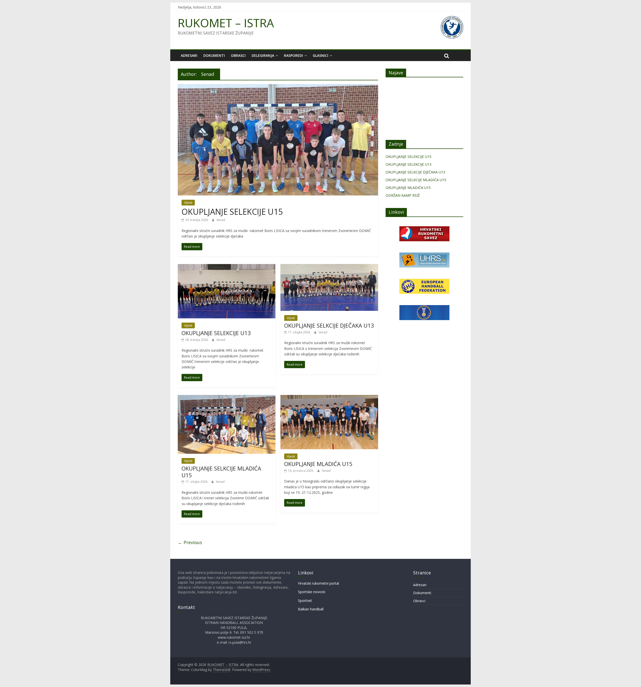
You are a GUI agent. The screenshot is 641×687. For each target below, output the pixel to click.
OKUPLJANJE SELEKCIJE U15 (232, 211)
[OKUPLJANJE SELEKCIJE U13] (226, 267)
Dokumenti (214, 55)
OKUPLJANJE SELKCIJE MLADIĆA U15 (221, 472)
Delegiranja (263, 55)
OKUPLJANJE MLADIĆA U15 (318, 464)
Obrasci (238, 55)
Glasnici (320, 55)
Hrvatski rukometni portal (318, 583)
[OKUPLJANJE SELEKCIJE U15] (278, 87)
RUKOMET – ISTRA (226, 23)
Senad (220, 220)
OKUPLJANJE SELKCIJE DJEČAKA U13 (329, 325)
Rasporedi (293, 55)
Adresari (189, 55)
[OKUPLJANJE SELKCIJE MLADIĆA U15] (226, 398)
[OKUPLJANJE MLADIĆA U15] (329, 398)
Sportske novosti (311, 591)
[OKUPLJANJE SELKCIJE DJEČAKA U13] (329, 267)
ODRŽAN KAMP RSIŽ (403, 195)
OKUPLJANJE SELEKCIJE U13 (216, 333)
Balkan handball (311, 609)
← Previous (190, 542)
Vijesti (188, 202)
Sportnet (305, 600)
